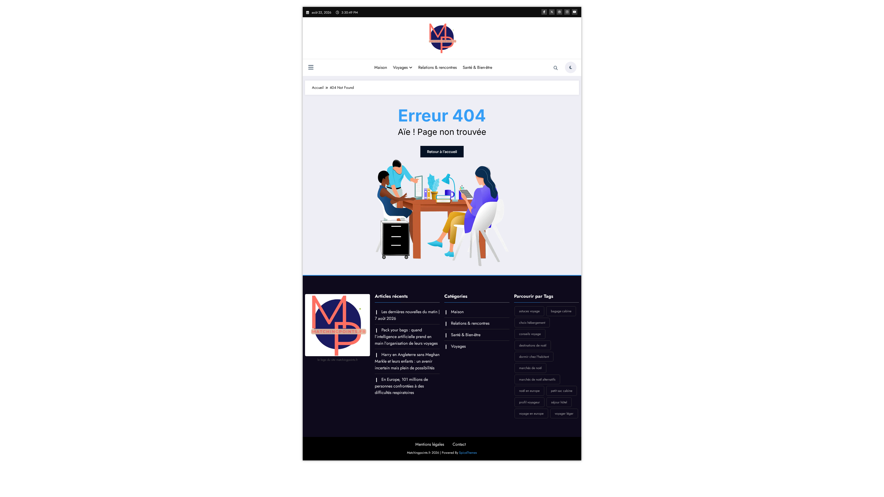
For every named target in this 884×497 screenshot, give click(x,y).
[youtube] (574, 12)
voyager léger (564, 413)
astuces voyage (529, 311)
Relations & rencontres (437, 67)
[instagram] (567, 12)
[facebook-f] (544, 12)
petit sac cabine (561, 390)
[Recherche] (555, 68)
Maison (380, 67)
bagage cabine (561, 311)
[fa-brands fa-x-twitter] (552, 12)
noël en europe (529, 390)
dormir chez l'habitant (534, 356)
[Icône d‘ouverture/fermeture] (310, 67)
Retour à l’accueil (442, 151)
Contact (459, 444)
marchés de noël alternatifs (537, 379)
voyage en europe (531, 413)
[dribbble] (559, 12)
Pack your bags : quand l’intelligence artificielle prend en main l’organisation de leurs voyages (406, 336)
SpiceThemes (468, 452)
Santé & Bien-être (477, 67)
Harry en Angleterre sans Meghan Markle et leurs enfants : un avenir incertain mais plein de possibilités (407, 361)
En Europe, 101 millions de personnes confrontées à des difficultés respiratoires (401, 386)
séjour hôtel (559, 402)
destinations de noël (532, 345)
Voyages (400, 67)
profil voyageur (529, 402)
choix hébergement (532, 322)
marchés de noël (530, 368)
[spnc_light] (570, 67)
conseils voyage (530, 334)
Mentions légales (429, 444)
